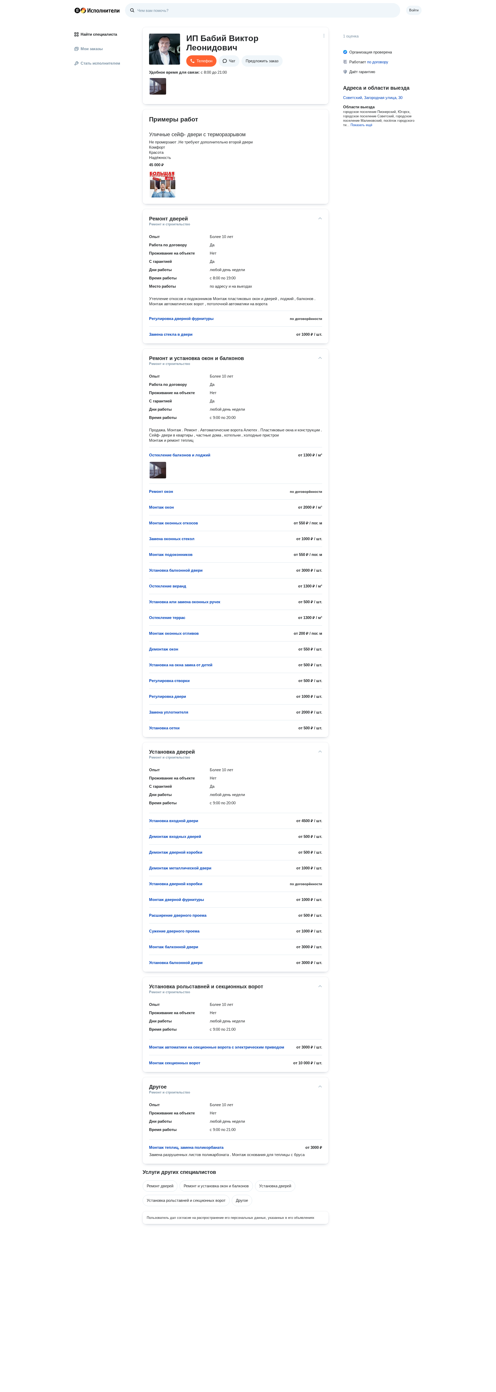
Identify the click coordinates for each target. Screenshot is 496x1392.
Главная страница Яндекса (77, 10)
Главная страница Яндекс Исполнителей (97, 10)
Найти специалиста (99, 34)
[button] (201, 61)
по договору (377, 62)
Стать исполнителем (100, 63)
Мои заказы (92, 49)
